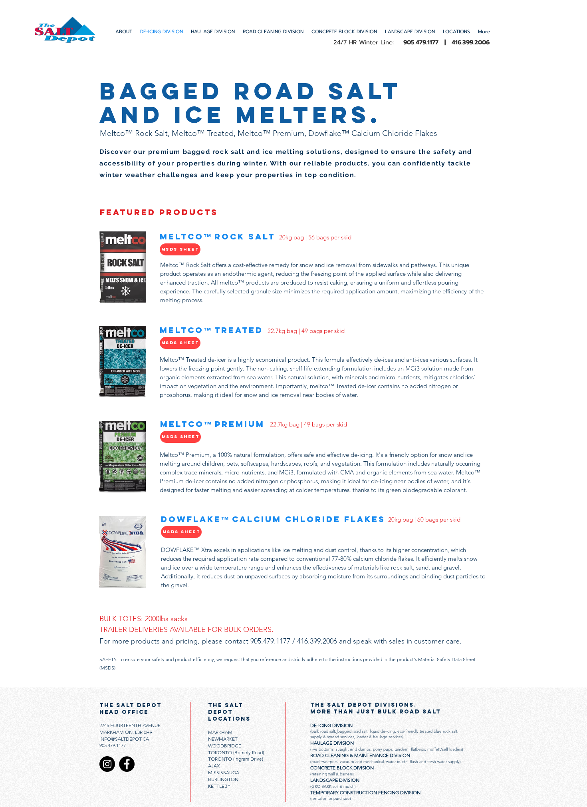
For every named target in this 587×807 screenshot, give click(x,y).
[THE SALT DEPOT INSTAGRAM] (107, 764)
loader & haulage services (379, 736)
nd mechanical (370, 761)
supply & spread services (332, 736)
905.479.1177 (112, 745)
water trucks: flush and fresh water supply (423, 761)
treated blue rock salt (438, 731)
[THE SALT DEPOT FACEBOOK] (127, 764)
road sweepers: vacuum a (334, 761)
